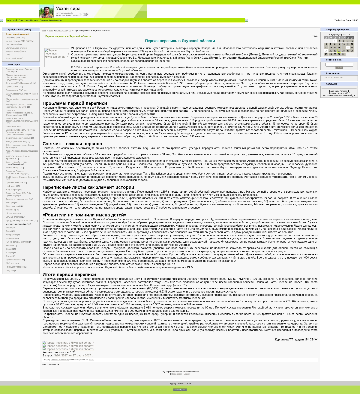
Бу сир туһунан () (20, 41)
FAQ (8, 55)
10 (343, 44)
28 (330, 54)
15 (335, 47)
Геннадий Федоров (15, 267)
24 (343, 51)
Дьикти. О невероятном (17, 199)
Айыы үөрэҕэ (12, 206)
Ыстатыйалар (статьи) (16, 48)
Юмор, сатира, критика (17, 242)
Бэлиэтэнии (24, 20)
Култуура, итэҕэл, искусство (19, 220)
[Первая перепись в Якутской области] (68, 342)
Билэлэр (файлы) (14, 44)
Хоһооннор (11, 210)
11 (348, 44)
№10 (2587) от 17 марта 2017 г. (73, 355)
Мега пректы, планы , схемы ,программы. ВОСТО (19, 106)
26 (352, 51)
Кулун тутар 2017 (339, 34)
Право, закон (12, 86)
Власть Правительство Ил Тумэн (22, 94)
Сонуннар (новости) (15, 37)
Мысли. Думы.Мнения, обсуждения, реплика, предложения (17, 77)
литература (11, 235)
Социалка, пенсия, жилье (18, 138)
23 (70, 30)
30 (339, 54)
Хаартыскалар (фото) (16, 51)
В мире (9, 252)
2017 (51, 30)
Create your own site (333, 77)
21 (330, 51)
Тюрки (9, 227)
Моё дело (10, 263)
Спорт (9, 249)
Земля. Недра (12, 167)
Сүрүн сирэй (11, 20)
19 (352, 47)
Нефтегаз (10, 186)
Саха (8, 231)
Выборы (10, 202)
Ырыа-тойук (12, 213)
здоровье (10, 238)
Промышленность (14, 182)
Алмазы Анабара (14, 162)
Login (186, 374)
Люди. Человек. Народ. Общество (22, 151)
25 (348, 51)
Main (44, 30)
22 (335, 51)
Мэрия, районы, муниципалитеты (22, 99)
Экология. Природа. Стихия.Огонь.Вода (15, 172)
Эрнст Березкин (13, 260)
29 (335, 54)
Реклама (10, 245)
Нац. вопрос (12, 189)
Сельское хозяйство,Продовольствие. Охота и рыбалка (19, 112)
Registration (176, 374)
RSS (356, 20)
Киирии (34, 20)
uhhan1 (91, 360)
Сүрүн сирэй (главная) (17, 34)
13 (326, 47)
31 (343, 54)
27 (326, 54)
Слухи (9, 256)
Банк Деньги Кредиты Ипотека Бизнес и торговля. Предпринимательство (20, 132)
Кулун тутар (61, 30)
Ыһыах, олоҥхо (13, 217)
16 (339, 47)
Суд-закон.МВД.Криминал (18, 83)
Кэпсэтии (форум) (14, 58)
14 (330, 47)
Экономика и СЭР (14, 90)
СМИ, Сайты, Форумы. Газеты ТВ (22, 177)
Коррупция (11, 126)
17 (343, 47)
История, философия (16, 224)
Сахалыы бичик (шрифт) (51, 20)
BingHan (10, 270)
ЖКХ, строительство (16, 141)
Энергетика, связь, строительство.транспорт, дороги (22, 119)
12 (352, 44)
